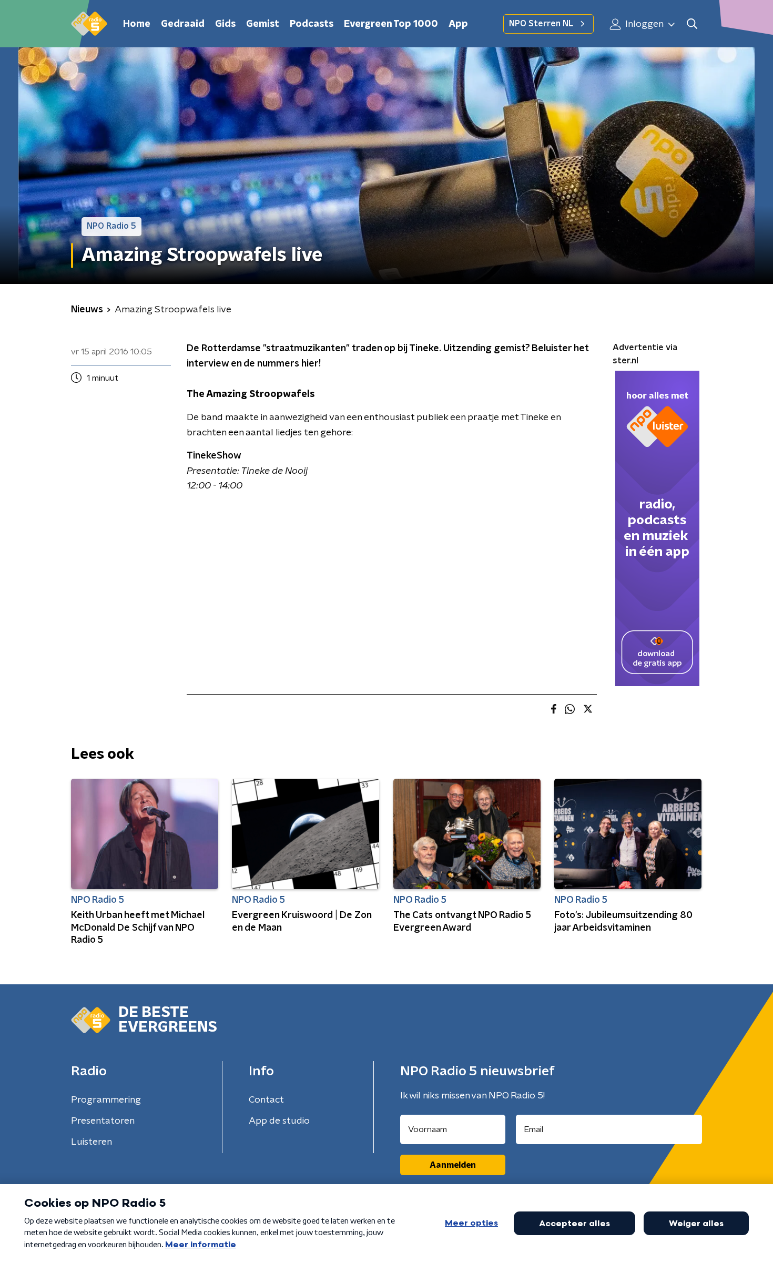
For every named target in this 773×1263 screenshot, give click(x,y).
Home (136, 24)
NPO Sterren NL (541, 23)
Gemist (262, 24)
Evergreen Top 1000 (391, 24)
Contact (266, 1100)
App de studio (279, 1121)
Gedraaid (183, 24)
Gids (225, 24)
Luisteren (91, 1142)
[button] (692, 24)
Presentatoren (103, 1121)
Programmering (106, 1100)
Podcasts (311, 24)
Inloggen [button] (643, 24)
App (458, 24)
